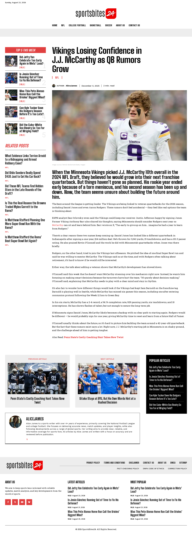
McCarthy (57, 225)
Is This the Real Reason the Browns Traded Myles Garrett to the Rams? (25, 206)
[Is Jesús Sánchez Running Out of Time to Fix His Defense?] (11, 78)
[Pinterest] (172, 85)
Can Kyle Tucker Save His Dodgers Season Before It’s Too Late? (31, 111)
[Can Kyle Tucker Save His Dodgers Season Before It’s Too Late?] (11, 111)
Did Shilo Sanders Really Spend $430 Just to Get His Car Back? (23, 174)
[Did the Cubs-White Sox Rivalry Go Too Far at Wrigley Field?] (11, 128)
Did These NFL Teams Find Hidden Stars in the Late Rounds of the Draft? (24, 190)
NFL (7, 167)
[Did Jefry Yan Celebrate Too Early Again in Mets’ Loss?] (11, 61)
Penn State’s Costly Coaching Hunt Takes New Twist (93, 337)
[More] (184, 85)
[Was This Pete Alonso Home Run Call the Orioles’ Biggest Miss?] (11, 95)
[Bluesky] (29, 502)
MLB (22, 67)
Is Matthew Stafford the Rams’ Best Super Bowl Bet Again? (23, 239)
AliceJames (71, 86)
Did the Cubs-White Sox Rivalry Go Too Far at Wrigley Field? (32, 128)
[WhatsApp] (178, 85)
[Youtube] (22, 502)
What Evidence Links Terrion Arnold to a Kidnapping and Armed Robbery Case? (25, 159)
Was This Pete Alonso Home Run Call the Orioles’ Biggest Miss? (32, 94)
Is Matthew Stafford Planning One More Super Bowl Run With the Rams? (25, 223)
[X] (166, 85)
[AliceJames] (54, 85)
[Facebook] (160, 85)
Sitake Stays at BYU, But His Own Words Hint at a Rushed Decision (107, 400)
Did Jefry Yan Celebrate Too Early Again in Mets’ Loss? (31, 60)
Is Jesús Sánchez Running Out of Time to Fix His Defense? (31, 77)
